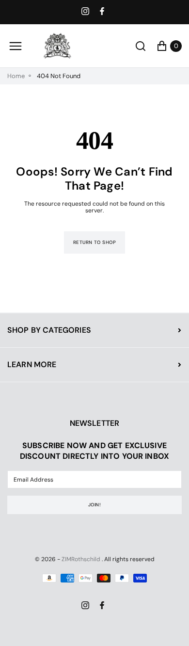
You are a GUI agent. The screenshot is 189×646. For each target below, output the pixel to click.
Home (16, 76)
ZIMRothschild (81, 559)
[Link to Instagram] (86, 12)
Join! (94, 504)
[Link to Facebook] (103, 12)
